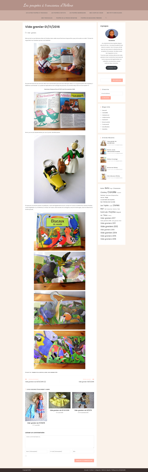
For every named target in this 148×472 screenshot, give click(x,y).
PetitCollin (104, 212)
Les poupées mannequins (78, 13)
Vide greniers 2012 (109, 226)
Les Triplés (104, 205)
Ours (118, 209)
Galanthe (104, 129)
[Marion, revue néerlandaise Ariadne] (103, 151)
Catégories (98, 470)
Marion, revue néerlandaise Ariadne (113, 150)
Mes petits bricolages (114, 13)
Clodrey (103, 192)
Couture (119, 192)
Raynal (118, 212)
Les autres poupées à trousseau (37, 13)
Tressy (109, 215)
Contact (91, 470)
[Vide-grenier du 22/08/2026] (103, 143)
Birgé (111, 188)
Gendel (102, 197)
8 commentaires (118, 161)
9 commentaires (119, 145)
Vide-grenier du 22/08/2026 (111, 142)
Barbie (102, 188)
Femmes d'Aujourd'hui (38, 372)
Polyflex (112, 212)
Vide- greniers (31, 33)
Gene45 (104, 110)
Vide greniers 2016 (52, 372)
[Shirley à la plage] (103, 160)
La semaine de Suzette (107, 200)
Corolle (112, 192)
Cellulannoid (105, 115)
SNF (101, 215)
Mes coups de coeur (96, 13)
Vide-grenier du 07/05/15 (36, 423)
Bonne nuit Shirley (112, 167)
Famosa (102, 195)
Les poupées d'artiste (58, 13)
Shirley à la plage (112, 159)
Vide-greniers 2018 (105, 220)
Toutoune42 (105, 124)
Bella (107, 188)
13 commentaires (119, 153)
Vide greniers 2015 (108, 236)
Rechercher (104, 77)
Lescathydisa (105, 127)
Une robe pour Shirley (113, 176)
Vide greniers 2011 (108, 223)
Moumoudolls (106, 122)
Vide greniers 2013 (107, 230)
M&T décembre (108, 209)
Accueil (86, 470)
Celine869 (105, 113)
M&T (102, 209)
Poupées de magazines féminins (91, 18)
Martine (115, 209)
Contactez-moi (111, 68)
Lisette (110, 205)
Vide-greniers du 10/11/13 (83, 410)
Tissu (105, 215)
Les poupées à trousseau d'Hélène (48, 5)
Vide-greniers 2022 (116, 220)
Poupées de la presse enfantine (66, 18)
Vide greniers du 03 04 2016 (59, 410)
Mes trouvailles (46, 18)
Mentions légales (106, 470)
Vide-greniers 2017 (107, 218)
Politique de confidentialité (118, 470)
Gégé (106, 197)
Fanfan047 (105, 120)
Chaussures (116, 188)
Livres (45, 372)
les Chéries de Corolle (107, 202)
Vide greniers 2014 (108, 232)
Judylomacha (106, 117)
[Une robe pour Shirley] (103, 177)
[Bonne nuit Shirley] (103, 168)
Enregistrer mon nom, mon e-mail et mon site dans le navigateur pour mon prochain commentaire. (55, 456)
